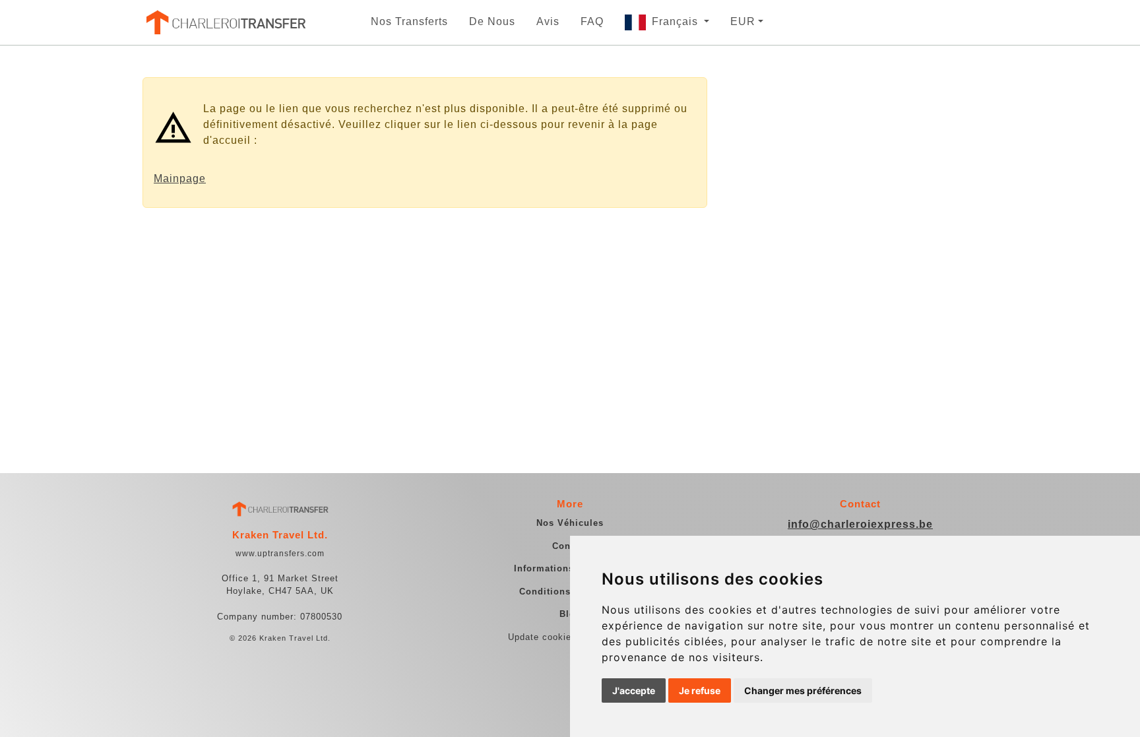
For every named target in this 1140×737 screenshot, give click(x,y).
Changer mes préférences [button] (803, 690)
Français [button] (676, 21)
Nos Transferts (409, 21)
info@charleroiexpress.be (860, 524)
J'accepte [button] (633, 690)
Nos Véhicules (570, 523)
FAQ (592, 21)
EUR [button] (742, 21)
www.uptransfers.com (280, 553)
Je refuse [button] (699, 690)
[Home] (224, 22)
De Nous (492, 21)
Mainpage (180, 178)
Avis (547, 21)
